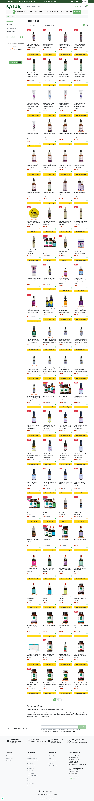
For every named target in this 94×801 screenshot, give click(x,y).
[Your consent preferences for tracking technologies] (2, 798)
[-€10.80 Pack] (49, 241)
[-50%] (34, 300)
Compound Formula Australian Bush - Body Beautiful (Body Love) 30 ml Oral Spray (65, 280)
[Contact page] (6, 1)
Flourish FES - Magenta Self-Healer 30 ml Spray (65, 309)
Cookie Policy (30, 771)
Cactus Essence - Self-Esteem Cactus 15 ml (64, 250)
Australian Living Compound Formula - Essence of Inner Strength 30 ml (65, 165)
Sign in (49, 758)
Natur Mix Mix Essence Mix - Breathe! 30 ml (33, 597)
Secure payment (31, 766)
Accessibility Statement (33, 776)
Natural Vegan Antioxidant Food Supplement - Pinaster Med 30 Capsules (80, 684)
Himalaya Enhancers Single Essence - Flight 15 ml (49, 368)
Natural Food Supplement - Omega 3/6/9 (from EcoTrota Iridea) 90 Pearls (49, 656)
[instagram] (74, 1)
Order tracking (51, 756)
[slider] (12, 49)
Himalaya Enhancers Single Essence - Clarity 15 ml (65, 340)
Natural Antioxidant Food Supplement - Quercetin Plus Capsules (65, 627)
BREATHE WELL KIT (47, 250)
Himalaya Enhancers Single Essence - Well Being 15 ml (33, 397)
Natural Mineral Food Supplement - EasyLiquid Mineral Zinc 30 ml (64, 656)
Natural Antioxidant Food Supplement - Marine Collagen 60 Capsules (49, 627)
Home (8, 16)
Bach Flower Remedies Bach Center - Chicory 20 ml (65, 222)
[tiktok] (79, 1)
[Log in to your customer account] (81, 6)
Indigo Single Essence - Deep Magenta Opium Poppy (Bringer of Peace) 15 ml (65, 455)
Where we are (30, 768)
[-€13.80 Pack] (49, 503)
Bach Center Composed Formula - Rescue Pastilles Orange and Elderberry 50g (33, 223)
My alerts (50, 763)
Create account (52, 761)
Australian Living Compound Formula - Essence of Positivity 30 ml (80, 165)
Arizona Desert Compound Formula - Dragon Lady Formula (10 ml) (33, 74)
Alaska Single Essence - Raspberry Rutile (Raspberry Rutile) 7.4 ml (65, 46)
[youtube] (77, 1)
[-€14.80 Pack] (65, 388)
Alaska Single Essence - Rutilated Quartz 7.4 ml (79, 45)
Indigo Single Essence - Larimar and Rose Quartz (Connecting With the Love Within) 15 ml (33, 484)
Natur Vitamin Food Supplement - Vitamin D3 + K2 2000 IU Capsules (80, 598)
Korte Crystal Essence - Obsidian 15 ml (79, 511)
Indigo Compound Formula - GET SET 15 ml (80, 397)
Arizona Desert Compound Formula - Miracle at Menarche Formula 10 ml (65, 74)
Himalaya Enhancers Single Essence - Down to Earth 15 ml (80, 341)
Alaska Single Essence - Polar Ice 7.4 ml (48, 45)
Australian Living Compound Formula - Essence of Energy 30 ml (49, 165)
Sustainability (30, 773)
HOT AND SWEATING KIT (48, 396)
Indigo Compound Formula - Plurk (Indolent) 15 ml (49, 426)
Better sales (9, 761)
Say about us (10, 37)
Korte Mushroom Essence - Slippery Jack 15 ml (33, 540)
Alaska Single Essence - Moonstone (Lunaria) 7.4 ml (33, 45)
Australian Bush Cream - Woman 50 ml (32, 134)
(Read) (73, 731)
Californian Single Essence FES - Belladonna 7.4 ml (49, 279)
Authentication (30, 783)
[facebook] (72, 1)
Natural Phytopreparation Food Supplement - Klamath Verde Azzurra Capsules (49, 684)
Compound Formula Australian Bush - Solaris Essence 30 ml (33, 310)
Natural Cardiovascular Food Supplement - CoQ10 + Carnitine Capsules (81, 627)
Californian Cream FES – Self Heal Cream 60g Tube (34, 279)
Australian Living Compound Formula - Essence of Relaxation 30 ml (33, 194)
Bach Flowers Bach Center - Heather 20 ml (33, 250)
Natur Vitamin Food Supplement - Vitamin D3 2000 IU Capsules (33, 627)
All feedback (15, 62)
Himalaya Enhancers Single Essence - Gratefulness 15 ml (65, 369)
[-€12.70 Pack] (49, 388)
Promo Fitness (11, 31)
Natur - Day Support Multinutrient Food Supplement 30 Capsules (64, 541)
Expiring (9, 24)
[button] (86, 6)
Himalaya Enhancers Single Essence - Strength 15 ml (80, 368)
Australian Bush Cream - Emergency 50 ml (64, 104)
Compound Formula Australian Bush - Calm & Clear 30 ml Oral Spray (80, 280)
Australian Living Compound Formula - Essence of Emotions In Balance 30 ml (33, 165)
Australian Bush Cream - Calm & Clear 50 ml (48, 104)
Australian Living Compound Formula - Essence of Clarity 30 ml (65, 135)
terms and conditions (32, 761)
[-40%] (81, 617)
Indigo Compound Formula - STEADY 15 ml (80, 426)
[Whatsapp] (11, 1)
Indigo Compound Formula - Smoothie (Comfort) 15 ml (65, 426)
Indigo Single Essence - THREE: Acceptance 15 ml (80, 483)
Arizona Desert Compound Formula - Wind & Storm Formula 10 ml (80, 74)
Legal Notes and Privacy (33, 758)
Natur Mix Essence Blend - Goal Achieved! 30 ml (49, 569)
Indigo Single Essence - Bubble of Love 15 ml (48, 454)
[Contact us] (9, 1)
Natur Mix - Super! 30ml (32, 568)
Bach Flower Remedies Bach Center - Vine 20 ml (80, 222)
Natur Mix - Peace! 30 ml (80, 539)
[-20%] (49, 646)
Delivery (29, 756)
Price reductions (10, 756)
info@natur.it (72, 778)
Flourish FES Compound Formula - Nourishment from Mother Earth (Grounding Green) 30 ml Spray (33, 341)
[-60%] (34, 36)
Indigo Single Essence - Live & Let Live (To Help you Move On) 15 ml (49, 484)
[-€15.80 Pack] (34, 503)
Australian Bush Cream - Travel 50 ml (80, 104)
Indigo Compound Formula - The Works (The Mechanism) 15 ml (34, 455)
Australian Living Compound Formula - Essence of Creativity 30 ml (80, 135)
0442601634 (76, 777)
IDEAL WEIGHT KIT (63, 396)
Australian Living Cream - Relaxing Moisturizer (80, 193)
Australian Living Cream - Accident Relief (49, 193)
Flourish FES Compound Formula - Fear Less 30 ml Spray (80, 310)
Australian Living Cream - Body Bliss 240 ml (64, 193)
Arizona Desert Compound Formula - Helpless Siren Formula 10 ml (49, 74)
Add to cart (33, 231)
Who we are (30, 763)
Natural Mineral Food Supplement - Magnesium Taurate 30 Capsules (80, 656)
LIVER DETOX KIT (47, 539)
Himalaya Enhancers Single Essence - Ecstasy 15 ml (33, 368)
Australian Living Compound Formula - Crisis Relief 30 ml (49, 134)
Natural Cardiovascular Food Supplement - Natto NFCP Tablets (34, 656)
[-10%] (65, 531)
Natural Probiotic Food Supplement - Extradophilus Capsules (65, 684)
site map (29, 781)
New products (9, 758)
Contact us (29, 778)
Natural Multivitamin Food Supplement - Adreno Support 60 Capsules (33, 684)
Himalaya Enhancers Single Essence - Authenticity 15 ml (49, 340)
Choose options (34, 54)
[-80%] (34, 64)
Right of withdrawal (53, 766)
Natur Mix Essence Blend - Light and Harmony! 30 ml (65, 569)
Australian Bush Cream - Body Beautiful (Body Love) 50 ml (33, 105)
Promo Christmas (12, 28)
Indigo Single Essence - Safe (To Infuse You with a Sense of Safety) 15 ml (65, 484)
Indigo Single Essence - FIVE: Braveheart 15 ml (81, 454)
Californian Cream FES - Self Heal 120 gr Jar (80, 250)
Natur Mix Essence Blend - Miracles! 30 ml (80, 569)
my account (30, 786)
